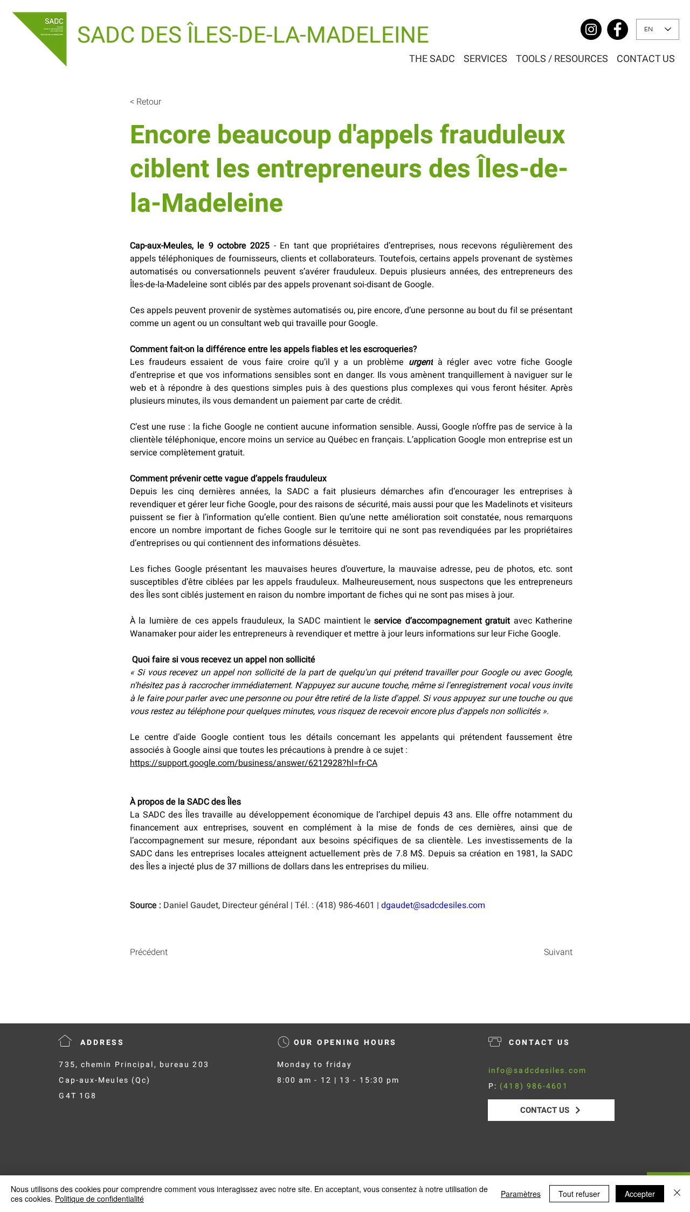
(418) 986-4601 (534, 1086)
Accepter (640, 1193)
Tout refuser (579, 1193)
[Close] (677, 1193)
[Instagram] (591, 29)
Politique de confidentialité (99, 1198)
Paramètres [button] (521, 1193)
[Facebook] (617, 29)
